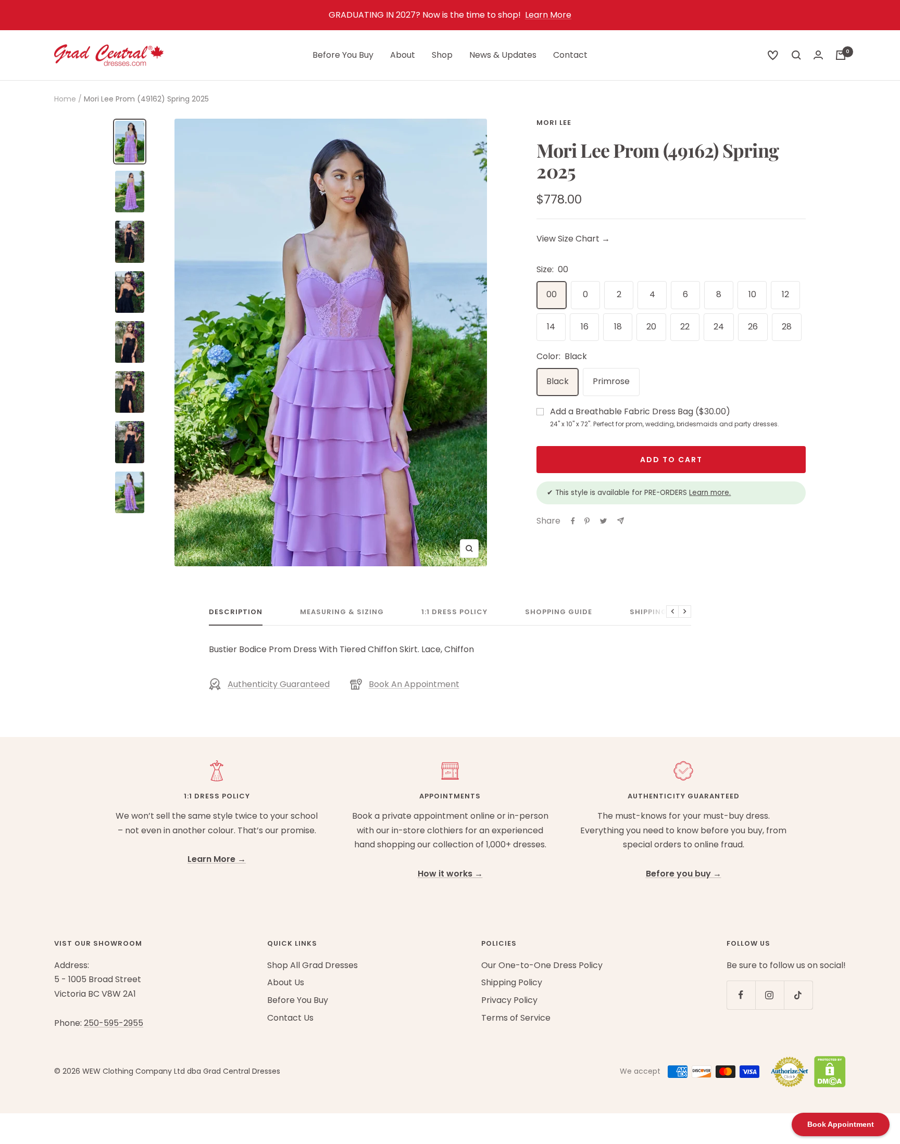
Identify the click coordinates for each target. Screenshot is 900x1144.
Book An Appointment (414, 684)
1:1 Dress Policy (454, 612)
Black (557, 381)
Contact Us (290, 1018)
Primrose (611, 381)
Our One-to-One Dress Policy (542, 965)
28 (787, 327)
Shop (442, 55)
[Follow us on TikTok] (798, 995)
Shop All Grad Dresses (312, 965)
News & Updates (502, 55)
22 (685, 327)
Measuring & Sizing (342, 612)
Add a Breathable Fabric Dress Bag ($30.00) (664, 416)
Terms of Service (516, 1018)
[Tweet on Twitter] (603, 521)
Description (235, 612)
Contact (570, 55)
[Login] (818, 54)
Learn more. (710, 493)
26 (753, 327)
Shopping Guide (558, 612)
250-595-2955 (113, 1023)
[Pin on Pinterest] (587, 521)
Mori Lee (553, 123)
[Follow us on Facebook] (741, 995)
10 (752, 294)
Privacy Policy (509, 1000)
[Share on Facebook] (573, 521)
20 (651, 327)
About (402, 55)
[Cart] (840, 55)
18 (618, 327)
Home (65, 99)
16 (585, 327)
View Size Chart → (573, 239)
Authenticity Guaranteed (279, 684)
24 (719, 327)
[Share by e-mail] (620, 520)
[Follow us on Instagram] (769, 995)
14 (551, 327)
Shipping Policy (663, 612)
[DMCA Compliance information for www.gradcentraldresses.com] (827, 1071)
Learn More (548, 15)
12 (785, 294)
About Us (285, 982)
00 (551, 294)
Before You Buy (342, 55)
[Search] (773, 55)
